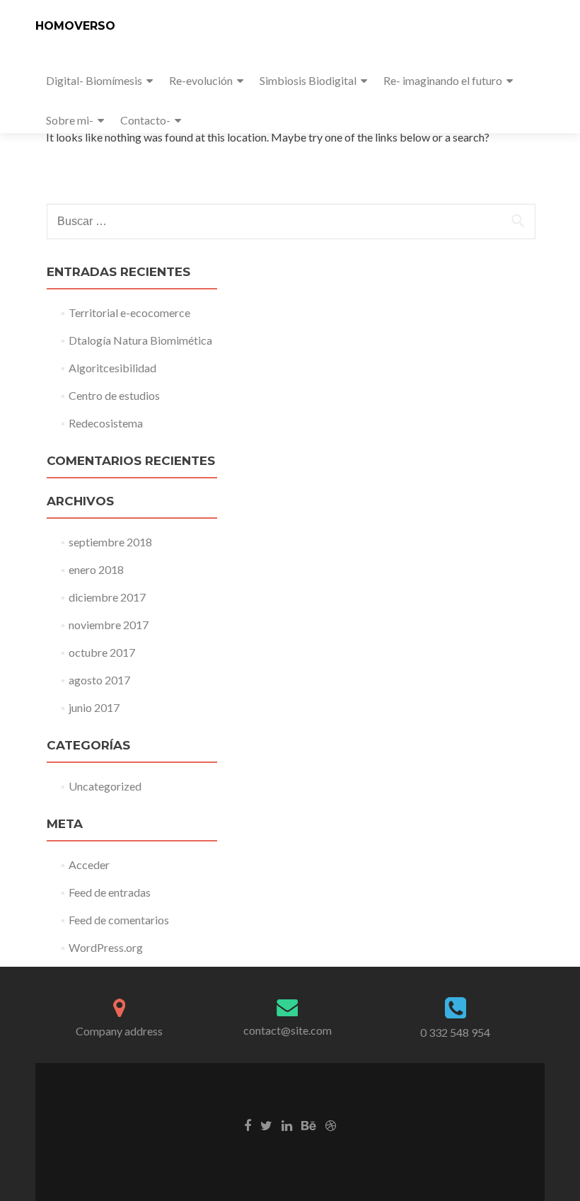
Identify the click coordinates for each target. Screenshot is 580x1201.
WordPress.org (106, 947)
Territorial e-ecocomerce (129, 312)
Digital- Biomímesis (94, 80)
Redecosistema (106, 423)
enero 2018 (96, 569)
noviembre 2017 (109, 624)
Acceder (89, 864)
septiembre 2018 (110, 541)
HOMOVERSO (75, 26)
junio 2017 (94, 707)
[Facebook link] (247, 1124)
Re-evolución (201, 80)
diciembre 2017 (107, 597)
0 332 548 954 (455, 1032)
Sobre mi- (69, 120)
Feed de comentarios (119, 919)
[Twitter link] (266, 1124)
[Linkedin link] (287, 1124)
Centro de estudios (114, 395)
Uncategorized (105, 786)
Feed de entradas (110, 892)
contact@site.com (287, 1030)
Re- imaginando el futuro (442, 80)
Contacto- (145, 120)
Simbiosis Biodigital (308, 80)
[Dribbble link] (330, 1124)
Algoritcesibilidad (112, 367)
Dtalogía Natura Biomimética (140, 340)
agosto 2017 (99, 679)
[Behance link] (308, 1124)
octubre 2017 (102, 652)
